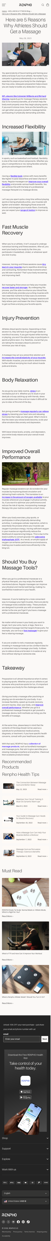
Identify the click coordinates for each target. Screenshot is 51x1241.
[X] (8, 1233)
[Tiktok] (28, 1233)
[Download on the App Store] (25, 1104)
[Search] (41, 5)
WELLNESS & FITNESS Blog (19, 11)
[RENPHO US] (25, 5)
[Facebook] (18, 1233)
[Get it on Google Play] (25, 1109)
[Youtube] (13, 1233)
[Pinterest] (23, 1233)
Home (4, 11)
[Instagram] (3, 1233)
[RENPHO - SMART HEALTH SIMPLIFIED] (25, 1229)
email (5, 1046)
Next (43, 1051)
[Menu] (4, 5)
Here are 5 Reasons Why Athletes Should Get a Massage (24, 14)
